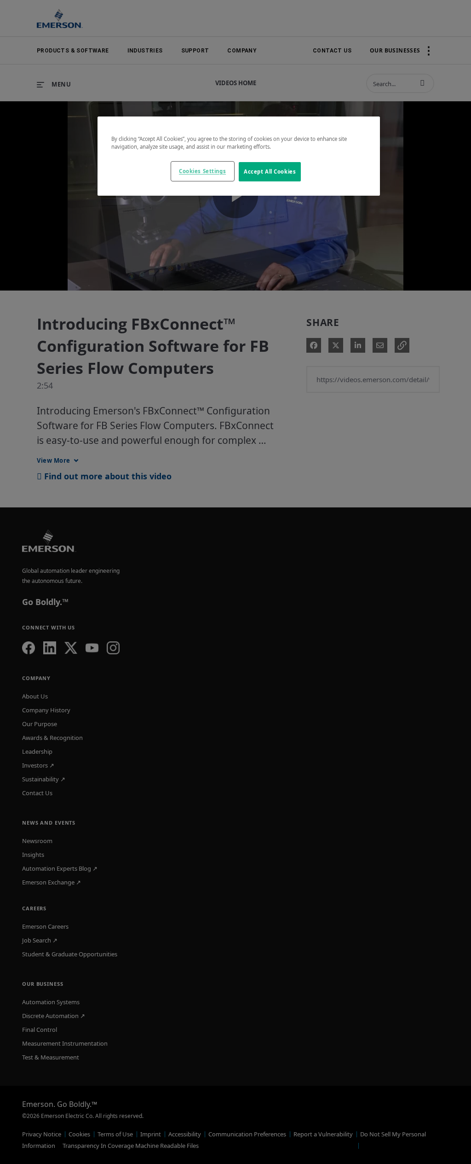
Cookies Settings (202, 171)
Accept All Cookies (270, 171)
